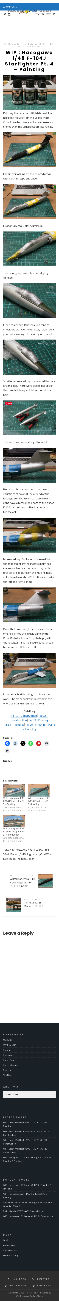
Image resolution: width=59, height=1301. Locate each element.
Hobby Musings (10, 1065)
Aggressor (33, 854)
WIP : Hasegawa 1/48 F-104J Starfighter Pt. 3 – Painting (38, 801)
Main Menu (11, 6)
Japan (30, 858)
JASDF (25, 849)
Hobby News (9, 1060)
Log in (6, 1240)
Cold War (45, 854)
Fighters (15, 849)
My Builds (7, 1040)
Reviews (7, 1050)
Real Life (7, 1070)
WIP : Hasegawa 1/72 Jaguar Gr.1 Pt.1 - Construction (28, 1216)
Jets (32, 849)
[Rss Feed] (37, 14)
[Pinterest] (53, 14)
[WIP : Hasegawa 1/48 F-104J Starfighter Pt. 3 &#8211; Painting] (39, 790)
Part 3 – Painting (38, 720)
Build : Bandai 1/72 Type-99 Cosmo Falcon (23, 1211)
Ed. (18, 44)
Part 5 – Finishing (35, 724)
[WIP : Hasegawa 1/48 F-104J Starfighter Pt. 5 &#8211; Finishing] (14, 790)
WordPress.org (10, 1255)
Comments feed (10, 1250)
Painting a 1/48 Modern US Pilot (33, 903)
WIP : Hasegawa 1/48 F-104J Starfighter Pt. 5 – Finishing (13, 801)
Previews (7, 1055)
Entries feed (9, 1245)
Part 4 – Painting (14, 724)
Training (21, 858)
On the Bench (33, 46)
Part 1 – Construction (24, 715)
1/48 (23, 854)
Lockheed (9, 858)
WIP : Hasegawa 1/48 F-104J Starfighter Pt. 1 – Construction (13, 831)
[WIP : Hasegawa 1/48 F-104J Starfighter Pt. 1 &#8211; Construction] (14, 821)
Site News (7, 1075)
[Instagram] (48, 14)
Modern (14, 854)
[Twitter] (43, 14)
